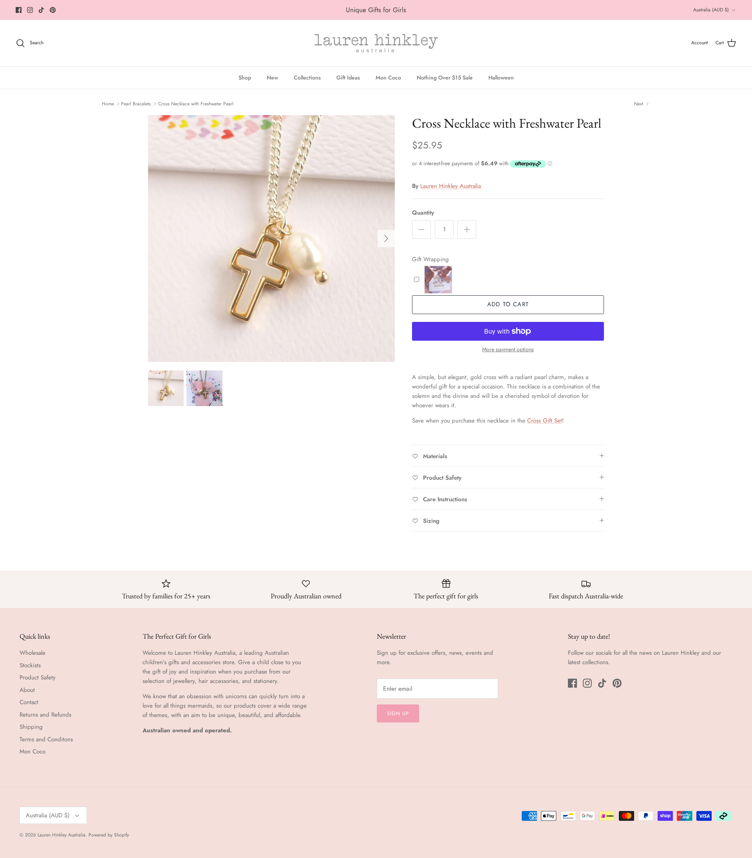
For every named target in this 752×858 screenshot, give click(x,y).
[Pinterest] (53, 10)
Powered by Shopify (109, 834)
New (272, 77)
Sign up (398, 713)
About (27, 690)
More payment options (508, 349)
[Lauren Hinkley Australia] (376, 43)
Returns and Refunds (45, 714)
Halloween (501, 77)
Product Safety (38, 677)
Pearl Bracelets (136, 103)
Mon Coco (388, 77)
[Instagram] (30, 10)
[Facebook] (19, 10)
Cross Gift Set (544, 420)
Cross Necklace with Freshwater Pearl (195, 103)
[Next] (386, 238)
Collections (307, 77)
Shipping (31, 727)
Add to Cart (508, 304)
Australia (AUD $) (711, 9)
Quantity (423, 213)
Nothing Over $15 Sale (445, 77)
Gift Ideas (348, 77)
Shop (245, 77)
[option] (271, 238)
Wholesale (32, 652)
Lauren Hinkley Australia (450, 186)
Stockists (30, 665)
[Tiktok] (41, 10)
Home (108, 103)
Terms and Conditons (46, 739)
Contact (29, 702)
